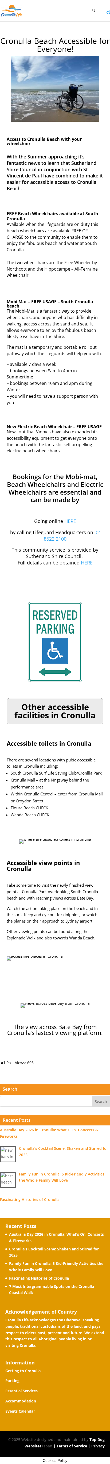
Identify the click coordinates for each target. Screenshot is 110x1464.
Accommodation (20, 1401)
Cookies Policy (55, 1460)
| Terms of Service (69, 1445)
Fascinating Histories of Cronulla (39, 1278)
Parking (12, 1380)
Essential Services (21, 1390)
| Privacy (96, 1445)
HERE (70, 521)
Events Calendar (20, 1411)
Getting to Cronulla (23, 1370)
